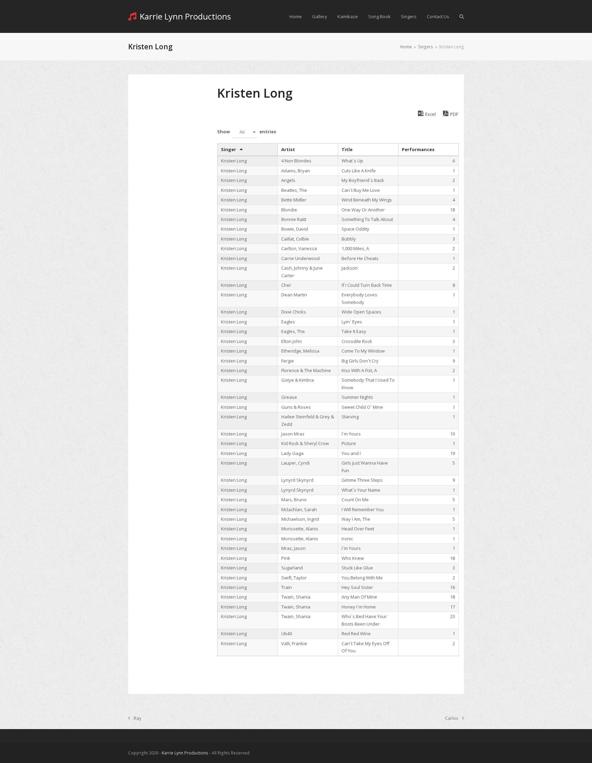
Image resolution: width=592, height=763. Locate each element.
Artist (288, 149)
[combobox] (245, 132)
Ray (134, 718)
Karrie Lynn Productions (185, 16)
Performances (418, 149)
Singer (228, 149)
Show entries (246, 131)
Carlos (451, 718)
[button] (461, 16)
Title (347, 149)
